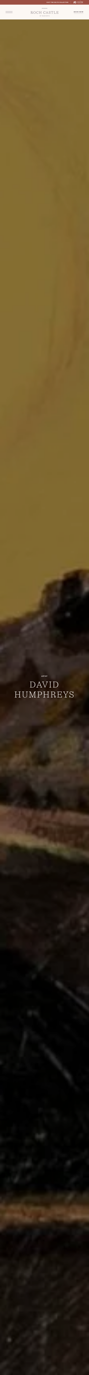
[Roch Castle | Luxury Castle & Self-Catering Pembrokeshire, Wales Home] (45, 12)
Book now (78, 12)
